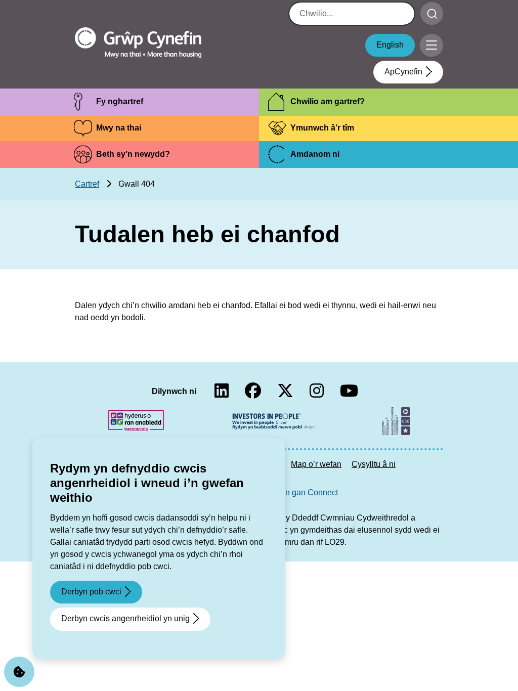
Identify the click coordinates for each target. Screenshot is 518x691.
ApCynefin (403, 71)
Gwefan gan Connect (300, 492)
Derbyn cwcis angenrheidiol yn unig (125, 618)
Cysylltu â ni (374, 464)
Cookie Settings (19, 672)
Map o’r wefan (316, 464)
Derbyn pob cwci (91, 591)
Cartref (87, 184)
